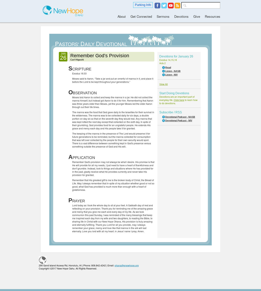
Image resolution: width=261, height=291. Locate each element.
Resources (212, 16)
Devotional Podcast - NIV (178, 120)
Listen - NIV (171, 74)
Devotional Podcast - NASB (180, 117)
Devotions (181, 16)
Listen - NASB (173, 71)
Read (168, 67)
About (122, 16)
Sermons (163, 16)
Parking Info (143, 4)
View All (163, 84)
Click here (179, 100)
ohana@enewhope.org (127, 265)
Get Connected (141, 16)
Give (196, 16)
